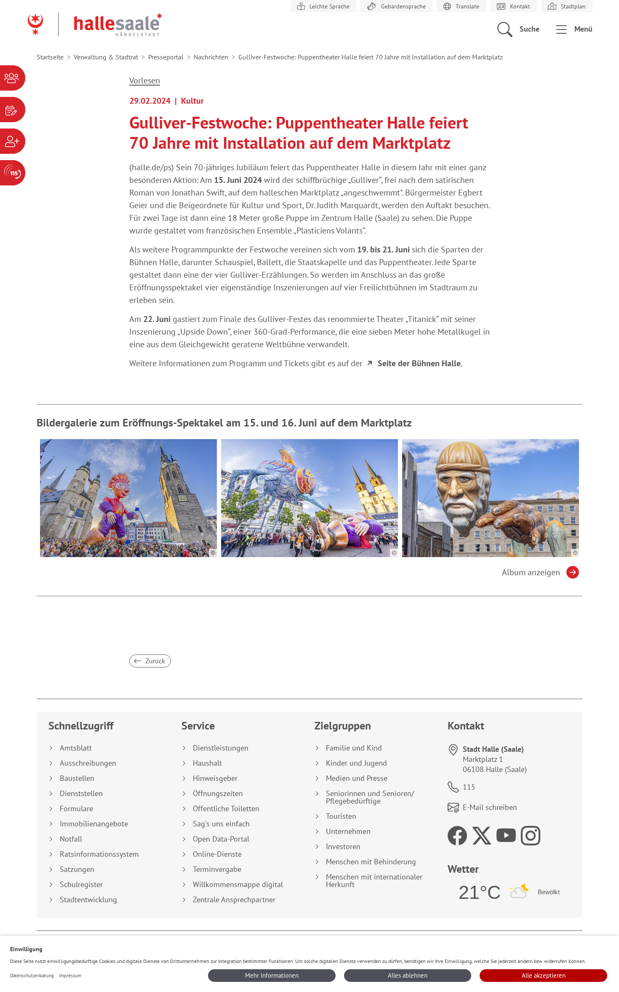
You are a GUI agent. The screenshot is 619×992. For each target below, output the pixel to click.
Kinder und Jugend (356, 763)
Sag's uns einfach (221, 824)
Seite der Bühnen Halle (419, 363)
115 (469, 787)
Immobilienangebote (94, 824)
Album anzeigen (531, 572)
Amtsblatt (76, 748)
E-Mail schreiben (490, 807)
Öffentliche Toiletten (226, 808)
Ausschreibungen (88, 763)
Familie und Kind (354, 748)
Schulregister (81, 884)
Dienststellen (81, 793)
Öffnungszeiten (218, 793)
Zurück (154, 661)
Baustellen (77, 778)
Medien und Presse (356, 778)
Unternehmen (348, 831)
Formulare (76, 808)
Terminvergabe (217, 869)
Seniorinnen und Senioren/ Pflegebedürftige (370, 797)
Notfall (71, 839)
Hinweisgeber (215, 778)
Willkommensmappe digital (238, 884)
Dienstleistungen (220, 748)
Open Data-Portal (221, 839)
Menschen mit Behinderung (371, 862)
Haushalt (207, 763)
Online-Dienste (217, 854)
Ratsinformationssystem (99, 854)
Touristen (341, 816)
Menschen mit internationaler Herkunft (374, 880)
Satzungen (77, 869)
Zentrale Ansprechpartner (234, 900)
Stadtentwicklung (88, 900)
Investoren (343, 846)
